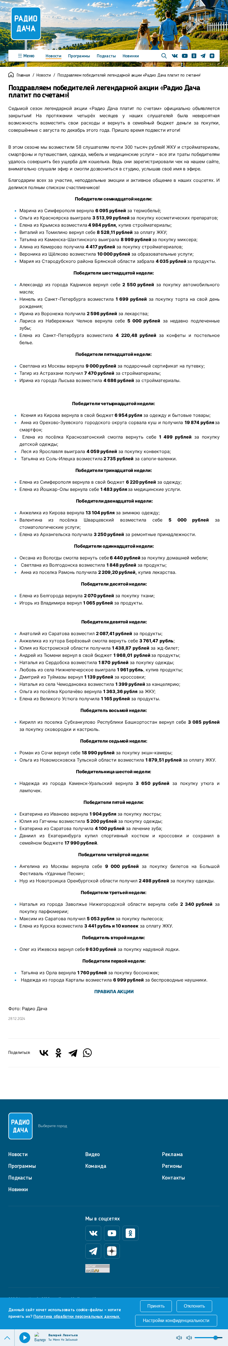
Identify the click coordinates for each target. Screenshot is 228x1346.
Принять (156, 1306)
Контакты (173, 1178)
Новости (53, 56)
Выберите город (52, 1126)
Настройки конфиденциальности (176, 1320)
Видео (92, 1154)
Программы (79, 56)
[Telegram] (73, 1052)
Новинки (131, 56)
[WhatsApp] (87, 1052)
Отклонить (194, 1306)
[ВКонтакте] (44, 1052)
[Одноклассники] (58, 1052)
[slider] (215, 1338)
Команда (95, 1166)
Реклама (172, 1154)
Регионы (172, 1166)
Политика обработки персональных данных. (76, 1317)
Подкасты (106, 56)
